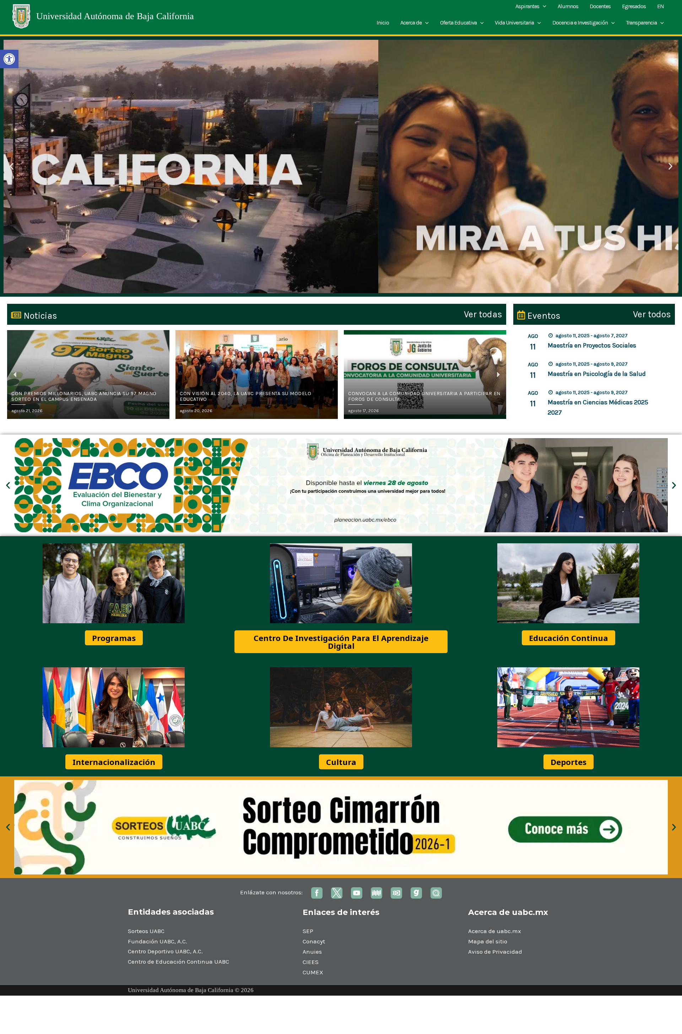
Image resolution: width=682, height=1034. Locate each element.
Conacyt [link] (314, 941)
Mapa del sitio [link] (487, 941)
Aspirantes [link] (527, 6)
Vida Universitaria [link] (514, 22)
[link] (9, 59)
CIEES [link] (311, 961)
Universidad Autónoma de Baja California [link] (115, 16)
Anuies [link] (312, 951)
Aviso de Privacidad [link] (495, 951)
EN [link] (660, 6)
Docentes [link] (600, 6)
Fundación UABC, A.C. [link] (157, 941)
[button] (11, 166)
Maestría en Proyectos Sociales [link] (592, 345)
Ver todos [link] (652, 314)
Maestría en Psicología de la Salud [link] (597, 374)
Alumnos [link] (568, 6)
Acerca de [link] (411, 22)
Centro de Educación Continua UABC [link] (178, 961)
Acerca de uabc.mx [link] (494, 931)
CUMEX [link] (313, 972)
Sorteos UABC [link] (146, 931)
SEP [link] (308, 931)
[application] (542, 6)
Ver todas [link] (483, 314)
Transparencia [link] (641, 22)
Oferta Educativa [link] (458, 22)
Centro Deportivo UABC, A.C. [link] (165, 951)
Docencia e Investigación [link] (580, 22)
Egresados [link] (634, 6)
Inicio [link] (383, 22)
